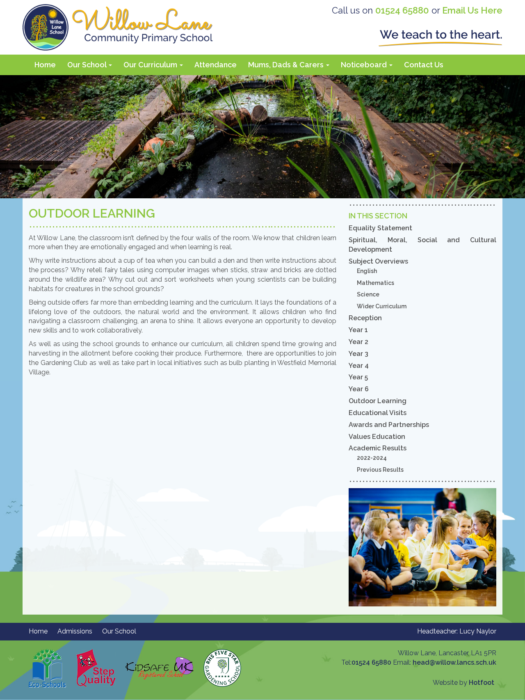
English (367, 271)
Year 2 (358, 342)
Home (45, 64)
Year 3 (358, 354)
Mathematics (375, 283)
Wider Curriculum (381, 306)
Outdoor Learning (377, 401)
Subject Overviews (378, 261)
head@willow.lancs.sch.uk (454, 662)
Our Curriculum (151, 64)
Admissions (74, 631)
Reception (365, 318)
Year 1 (358, 330)
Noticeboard (364, 64)
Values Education (377, 437)
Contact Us (423, 64)
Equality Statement (380, 228)
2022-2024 (372, 457)
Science (368, 294)
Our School (87, 64)
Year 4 (359, 366)
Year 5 (358, 377)
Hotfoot (481, 682)
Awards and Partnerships (389, 425)
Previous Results (380, 469)
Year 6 (359, 389)
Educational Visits (377, 413)
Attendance (215, 64)
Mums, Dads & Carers (286, 64)
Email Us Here (472, 10)
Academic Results (377, 448)
